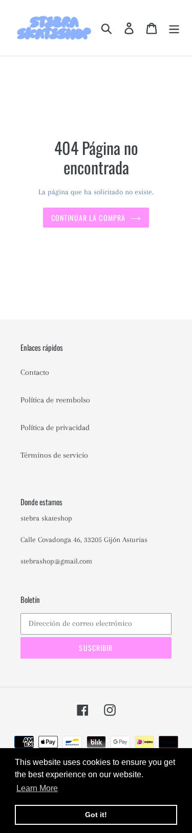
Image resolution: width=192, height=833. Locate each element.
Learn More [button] (37, 788)
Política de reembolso (55, 399)
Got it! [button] (96, 815)
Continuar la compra (88, 217)
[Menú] (174, 27)
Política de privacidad (55, 427)
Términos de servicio (54, 455)
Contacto (34, 372)
